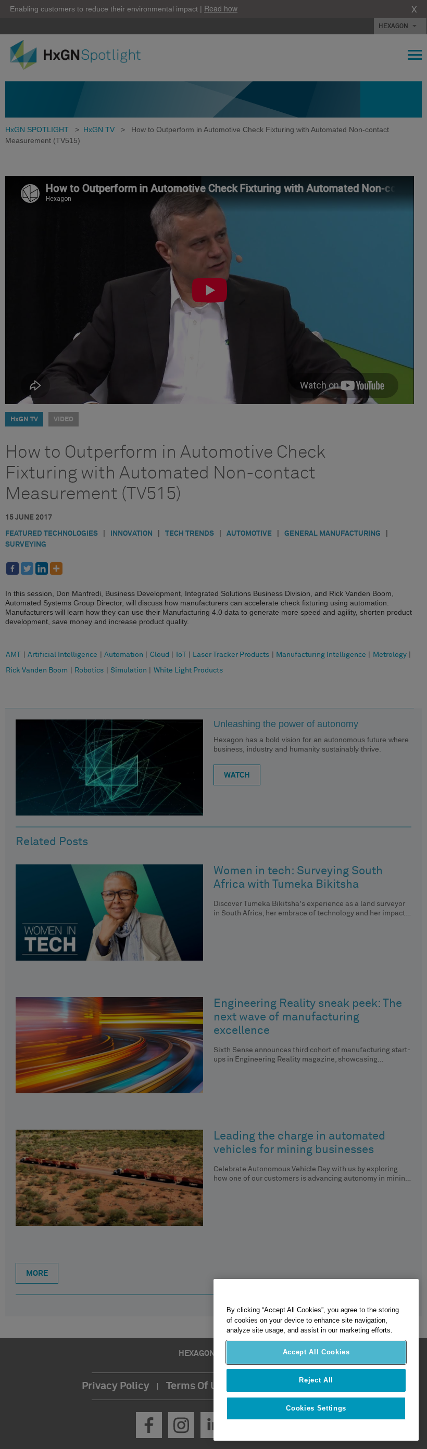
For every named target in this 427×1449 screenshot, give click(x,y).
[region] (316, 1360)
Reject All (316, 1380)
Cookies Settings (316, 1408)
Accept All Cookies (316, 1352)
